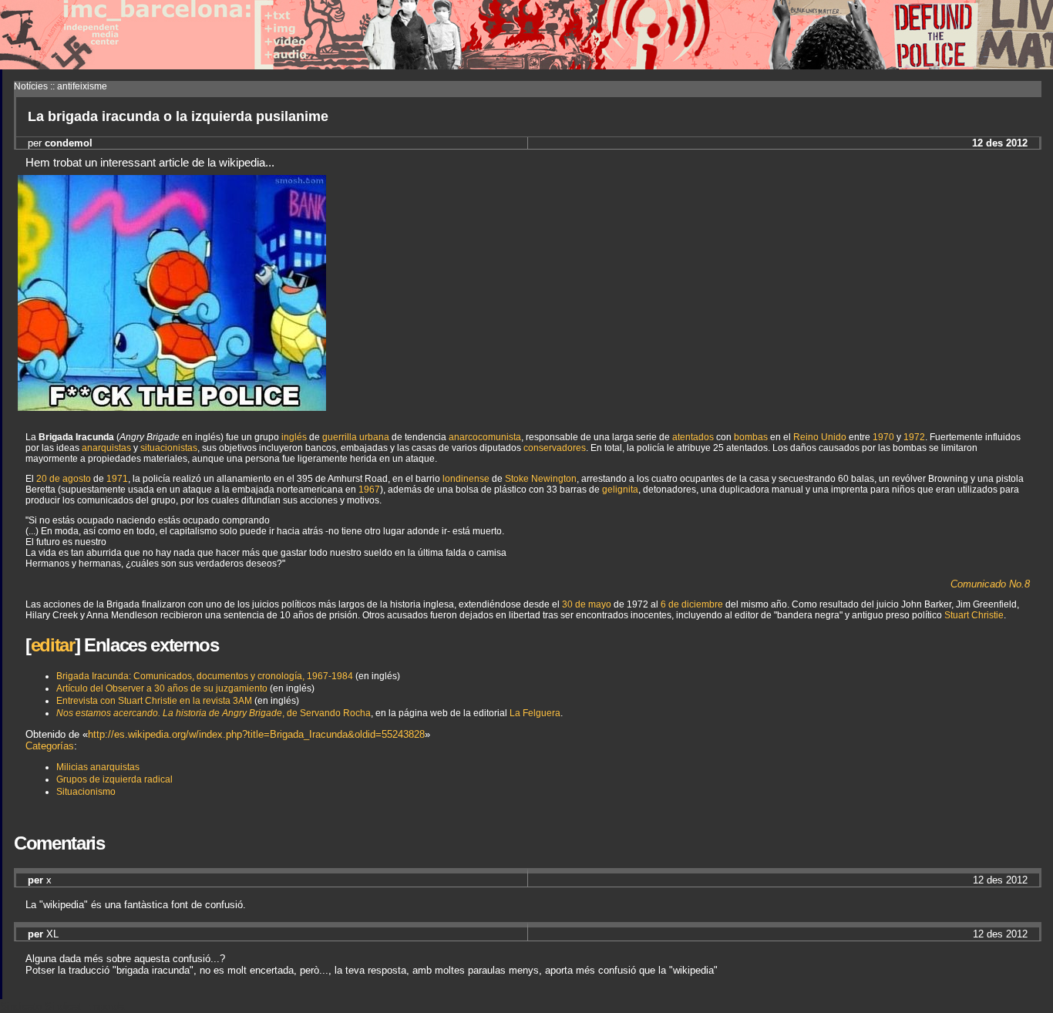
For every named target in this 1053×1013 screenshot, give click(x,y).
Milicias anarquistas (98, 767)
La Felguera (535, 713)
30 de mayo (586, 604)
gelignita (620, 489)
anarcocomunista (485, 437)
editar (53, 644)
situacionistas (168, 448)
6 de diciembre (692, 604)
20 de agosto (63, 478)
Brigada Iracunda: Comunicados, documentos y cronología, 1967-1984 (204, 676)
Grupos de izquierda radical (114, 779)
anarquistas (106, 448)
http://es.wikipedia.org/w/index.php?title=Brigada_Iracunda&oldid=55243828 (256, 734)
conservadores (554, 448)
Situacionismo (86, 791)
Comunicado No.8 (990, 584)
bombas (751, 437)
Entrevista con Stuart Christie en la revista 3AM (154, 700)
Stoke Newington (541, 478)
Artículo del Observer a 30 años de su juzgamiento (161, 688)
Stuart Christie (974, 615)
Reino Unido (819, 437)
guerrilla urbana (355, 437)
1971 (117, 478)
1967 (369, 489)
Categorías (49, 746)
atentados (693, 437)
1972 (914, 437)
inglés (294, 437)
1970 (883, 437)
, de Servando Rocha (213, 713)
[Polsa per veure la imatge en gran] (172, 406)
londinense (465, 478)
